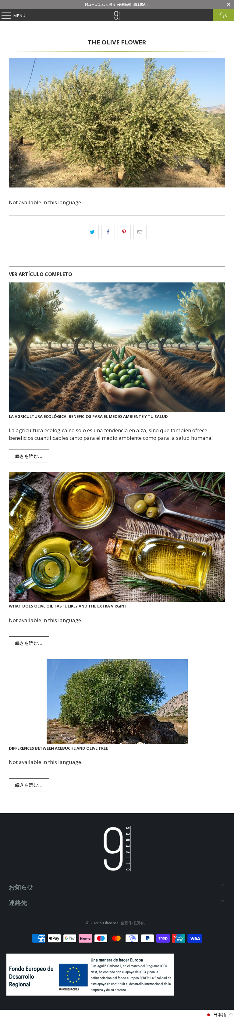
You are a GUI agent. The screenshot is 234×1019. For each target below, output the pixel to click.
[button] (219, 1014)
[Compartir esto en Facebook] (108, 232)
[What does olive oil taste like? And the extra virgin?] (117, 537)
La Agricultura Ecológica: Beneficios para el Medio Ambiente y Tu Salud (88, 416)
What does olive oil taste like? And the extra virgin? (67, 606)
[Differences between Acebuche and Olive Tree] (117, 701)
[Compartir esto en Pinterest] (124, 232)
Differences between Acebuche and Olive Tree (58, 748)
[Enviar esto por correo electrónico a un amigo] (140, 232)
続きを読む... (29, 456)
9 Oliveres (109, 923)
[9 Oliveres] (117, 15)
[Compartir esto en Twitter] (92, 232)
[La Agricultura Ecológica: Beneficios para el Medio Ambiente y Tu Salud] (117, 347)
